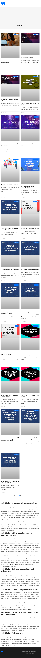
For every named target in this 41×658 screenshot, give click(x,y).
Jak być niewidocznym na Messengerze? (30, 269)
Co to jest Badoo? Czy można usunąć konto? (29, 144)
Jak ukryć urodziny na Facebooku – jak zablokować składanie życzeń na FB (29, 438)
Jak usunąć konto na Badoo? (27, 57)
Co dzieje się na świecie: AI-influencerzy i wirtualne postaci (10, 61)
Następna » (25, 495)
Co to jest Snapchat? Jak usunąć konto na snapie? (30, 104)
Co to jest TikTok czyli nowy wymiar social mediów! (30, 396)
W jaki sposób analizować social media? (9, 184)
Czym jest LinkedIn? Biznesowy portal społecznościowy (9, 144)
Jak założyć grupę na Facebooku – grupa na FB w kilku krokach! (10, 482)
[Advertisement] (20, 16)
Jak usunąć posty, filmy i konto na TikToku (30, 353)
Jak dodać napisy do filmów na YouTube (30, 228)
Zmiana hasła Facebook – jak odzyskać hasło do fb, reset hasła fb (9, 229)
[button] (30, 4)
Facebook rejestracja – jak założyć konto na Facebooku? (10, 270)
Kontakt (28, 656)
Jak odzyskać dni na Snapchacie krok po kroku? (9, 99)
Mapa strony (38, 656)
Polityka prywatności (33, 656)
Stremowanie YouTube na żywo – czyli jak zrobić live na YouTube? (10, 353)
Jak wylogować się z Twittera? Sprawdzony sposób (27, 186)
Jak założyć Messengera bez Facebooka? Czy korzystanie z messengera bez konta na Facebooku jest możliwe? (10, 439)
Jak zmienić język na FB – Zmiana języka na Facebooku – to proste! (9, 312)
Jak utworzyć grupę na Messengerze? (29, 312)
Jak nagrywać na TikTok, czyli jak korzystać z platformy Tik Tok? (10, 396)
